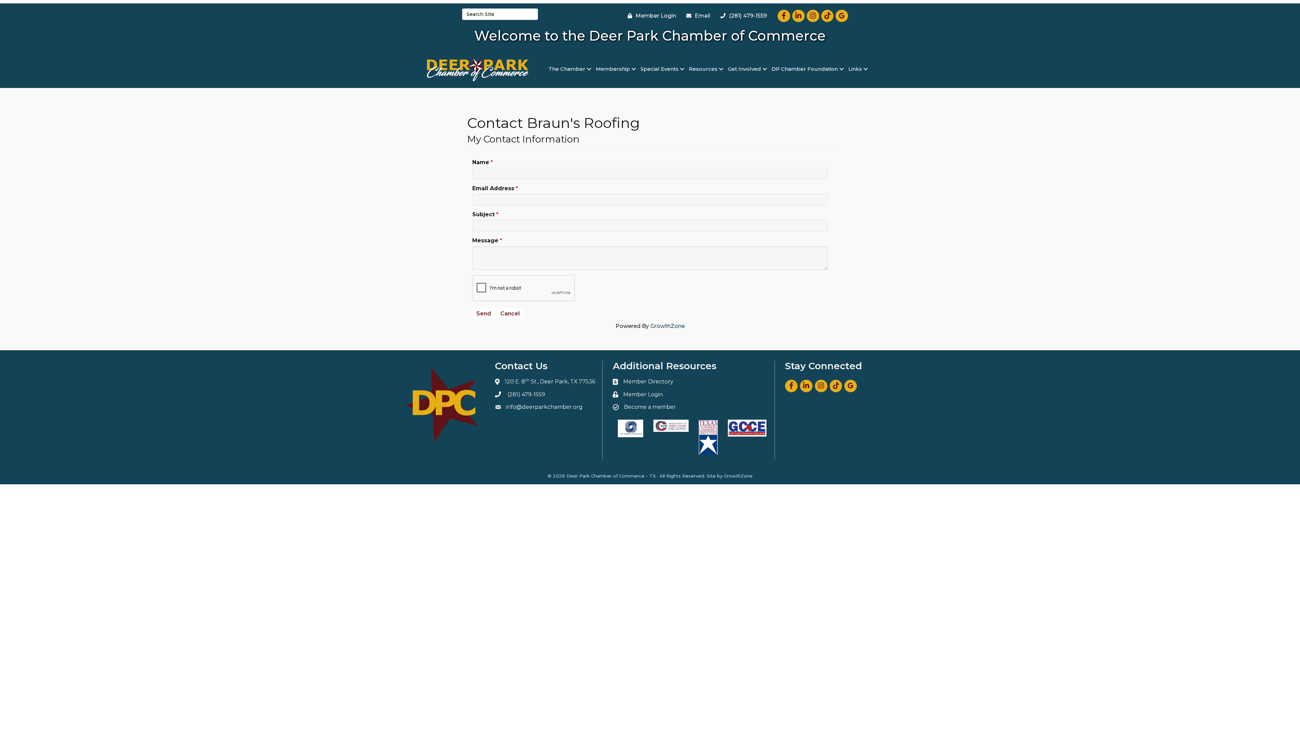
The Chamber (566, 69)
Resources (703, 69)
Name (480, 162)
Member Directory (648, 381)
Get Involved (744, 69)
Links (855, 69)
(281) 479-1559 (526, 394)
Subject (483, 214)
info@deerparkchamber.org (544, 407)
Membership (613, 69)
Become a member (650, 407)
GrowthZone (667, 326)
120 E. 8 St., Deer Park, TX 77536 (550, 381)
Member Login (643, 394)
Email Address (493, 188)
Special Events (659, 69)
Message (485, 240)
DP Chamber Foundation (805, 69)
